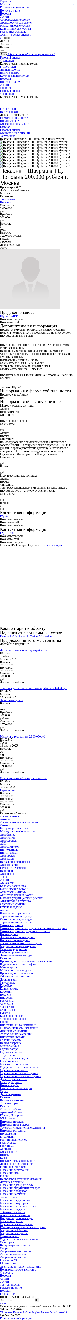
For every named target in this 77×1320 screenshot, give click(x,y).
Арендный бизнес (11, 1112)
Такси (4, 876)
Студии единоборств (13, 1254)
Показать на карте (51, 545)
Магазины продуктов (13, 1191)
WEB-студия (8, 1118)
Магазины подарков (13, 1209)
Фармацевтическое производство (21, 943)
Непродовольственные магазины (21, 1178)
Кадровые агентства (13, 885)
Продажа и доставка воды (16, 1218)
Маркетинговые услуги (15, 25)
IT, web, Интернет (11, 1115)
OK (36, 1300)
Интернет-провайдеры (14, 1124)
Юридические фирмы (14, 888)
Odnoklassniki (20, 636)
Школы (4, 1154)
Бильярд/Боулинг (11, 1082)
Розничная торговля (13, 1166)
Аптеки (5, 819)
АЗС (3, 843)
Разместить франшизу (14, 117)
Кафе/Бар (6, 985)
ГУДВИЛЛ (15, 316)
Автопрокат (7, 855)
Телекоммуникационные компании (22, 1127)
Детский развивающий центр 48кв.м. (24, 650)
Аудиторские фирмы (13, 891)
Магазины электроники (15, 1169)
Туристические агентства (16, 922)
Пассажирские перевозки (16, 861)
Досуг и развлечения (13, 1079)
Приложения (8, 1133)
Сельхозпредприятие (13, 949)
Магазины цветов (11, 1221)
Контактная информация (16, 1318)
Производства (9, 934)
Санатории (7, 1242)
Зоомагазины (8, 1197)
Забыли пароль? (17, 54)
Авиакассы (7, 882)
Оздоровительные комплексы (19, 1067)
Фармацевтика (9, 816)
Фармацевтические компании (19, 822)
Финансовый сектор (13, 1018)
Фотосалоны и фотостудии (17, 919)
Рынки (4, 1175)
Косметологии (9, 1061)
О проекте (6, 1272)
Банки (4, 1021)
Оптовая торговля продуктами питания (25, 931)
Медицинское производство (18, 946)
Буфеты (5, 1012)
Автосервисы (8, 840)
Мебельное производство (16, 970)
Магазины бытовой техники (18, 1206)
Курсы (4, 1157)
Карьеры (5, 958)
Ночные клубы (9, 1085)
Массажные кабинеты (14, 1064)
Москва (5, 4)
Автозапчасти (9, 864)
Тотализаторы (9, 1103)
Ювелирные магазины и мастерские (23, 1227)
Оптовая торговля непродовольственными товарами (33, 928)
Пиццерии (6, 997)
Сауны (4, 1091)
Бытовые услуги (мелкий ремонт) (21, 898)
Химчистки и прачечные (16, 901)
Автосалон (7, 858)
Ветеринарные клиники (15, 1245)
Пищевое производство (15, 940)
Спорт (4, 1248)
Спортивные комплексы (15, 1251)
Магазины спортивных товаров (20, 1188)
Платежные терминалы (15, 913)
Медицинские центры (14, 1233)
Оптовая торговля (11, 925)
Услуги (4, 16)
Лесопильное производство (17, 937)
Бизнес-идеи (8, 66)
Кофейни (6, 991)
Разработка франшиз (13, 31)
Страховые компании (13, 904)
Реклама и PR (8, 1260)
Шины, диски (9, 852)
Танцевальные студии (14, 1058)
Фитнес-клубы (9, 1046)
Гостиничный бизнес (13, 1139)
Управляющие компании (16, 1033)
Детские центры (10, 1094)
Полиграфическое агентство (18, 1269)
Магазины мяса (10, 1172)
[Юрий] (30, 308)
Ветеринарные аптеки (14, 828)
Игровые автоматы (12, 1100)
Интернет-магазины (13, 1130)
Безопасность (8, 1293)
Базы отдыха (8, 1142)
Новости (5, 13)
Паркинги (6, 870)
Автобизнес (7, 834)
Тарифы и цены (10, 1284)
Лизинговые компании (14, 1030)
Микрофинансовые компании (19, 1027)
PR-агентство (8, 1263)
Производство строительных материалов (26, 961)
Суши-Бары (7, 1009)
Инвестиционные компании (18, 1024)
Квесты (5, 1106)
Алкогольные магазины (15, 1215)
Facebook (6, 636)
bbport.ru (5, 87)
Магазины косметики (13, 1194)
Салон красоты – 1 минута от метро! (23, 778)
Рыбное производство (14, 952)
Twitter (34, 636)
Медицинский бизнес (14, 1230)
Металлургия (8, 967)
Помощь (5, 1290)
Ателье (4, 910)
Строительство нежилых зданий (20, 1076)
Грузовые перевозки (13, 867)
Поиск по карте (10, 10)
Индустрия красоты (12, 1036)
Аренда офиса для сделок (16, 22)
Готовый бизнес (10, 57)
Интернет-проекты (12, 1121)
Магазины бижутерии (14, 1203)
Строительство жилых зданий (19, 1073)
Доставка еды (8, 979)
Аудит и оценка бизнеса (15, 34)
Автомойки (7, 837)
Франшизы (7, 60)
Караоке (5, 1097)
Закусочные (7, 135)
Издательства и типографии (18, 964)
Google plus (32, 1312)
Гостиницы (7, 1145)
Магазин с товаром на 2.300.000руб (22, 736)
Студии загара (9, 1049)
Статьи (4, 1278)
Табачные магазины (12, 1212)
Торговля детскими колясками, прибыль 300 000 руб (33, 688)
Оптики (5, 825)
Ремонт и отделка (11, 907)
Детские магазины (12, 1181)
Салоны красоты (10, 1039)
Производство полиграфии (17, 973)
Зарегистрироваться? (41, 54)
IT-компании (8, 1136)
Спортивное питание (13, 1257)
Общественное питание (15, 132)
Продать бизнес (10, 120)
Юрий (4, 316)
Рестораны (7, 1000)
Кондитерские (9, 988)
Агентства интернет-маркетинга (20, 1266)
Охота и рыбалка (10, 1109)
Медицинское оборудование (18, 831)
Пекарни (5, 202)
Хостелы (5, 1148)
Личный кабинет (11, 69)
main (3, 1303)
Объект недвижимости (14, 123)
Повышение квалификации (17, 1160)
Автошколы (7, 873)
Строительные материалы (16, 1224)
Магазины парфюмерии (15, 1200)
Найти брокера (9, 72)
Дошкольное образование (16, 1163)
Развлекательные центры (16, 1088)
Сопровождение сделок (15, 19)
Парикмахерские (10, 1043)
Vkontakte (45, 636)
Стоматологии (9, 1236)
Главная (5, 126)
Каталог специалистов (14, 7)
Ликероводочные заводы (16, 955)
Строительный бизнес (14, 1070)
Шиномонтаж (9, 849)
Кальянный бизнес (12, 1015)
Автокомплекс (9, 846)
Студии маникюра (11, 1052)
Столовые (6, 1003)
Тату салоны (8, 1055)
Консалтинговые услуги (15, 28)
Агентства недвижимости (16, 894)
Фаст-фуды (7, 1006)
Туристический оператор (16, 916)
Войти (3, 54)
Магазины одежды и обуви (17, 1185)
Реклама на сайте (11, 1287)
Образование (8, 1151)
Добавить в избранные (14, 190)
